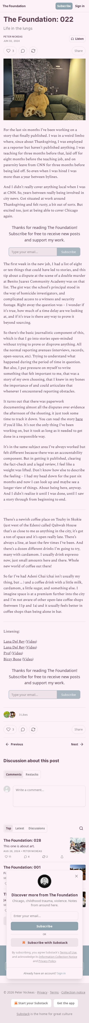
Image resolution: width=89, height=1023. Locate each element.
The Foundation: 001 (22, 867)
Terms (54, 992)
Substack (23, 1014)
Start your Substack (33, 1003)
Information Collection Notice (58, 957)
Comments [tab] (13, 774)
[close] (76, 876)
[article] (44, 848)
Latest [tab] (19, 828)
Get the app (66, 1003)
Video (31, 641)
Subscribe (64, 6)
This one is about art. (19, 846)
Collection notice (73, 992)
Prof (7, 653)
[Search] (81, 828)
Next (74, 744)
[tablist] (22, 774)
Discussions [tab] (37, 828)
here (79, 419)
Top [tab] (8, 828)
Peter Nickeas (13, 36)
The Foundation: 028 (22, 840)
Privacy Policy (47, 961)
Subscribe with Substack (48, 942)
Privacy (42, 992)
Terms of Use (68, 952)
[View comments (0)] (23, 51)
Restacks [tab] (32, 774)
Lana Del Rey (14, 641)
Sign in (80, 6)
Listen (79, 39)
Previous (17, 744)
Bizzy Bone (12, 659)
